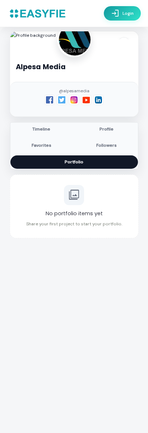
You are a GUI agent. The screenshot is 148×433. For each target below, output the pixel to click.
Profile (107, 129)
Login (122, 13)
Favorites (41, 145)
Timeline (41, 129)
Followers (106, 145)
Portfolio (74, 162)
